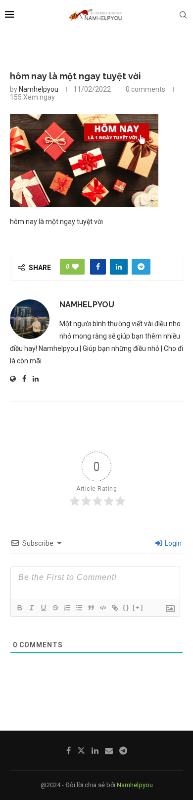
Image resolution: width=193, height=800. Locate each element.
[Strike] (55, 608)
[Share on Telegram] (141, 267)
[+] (138, 607)
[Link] (114, 608)
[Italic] (31, 608)
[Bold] (19, 608)
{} (126, 607)
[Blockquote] (90, 608)
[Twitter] (81, 750)
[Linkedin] (95, 750)
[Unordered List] (79, 608)
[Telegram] (123, 750)
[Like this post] (75, 267)
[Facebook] (68, 750)
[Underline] (43, 608)
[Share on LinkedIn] (119, 267)
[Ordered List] (67, 608)
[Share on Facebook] (98, 267)
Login (172, 543)
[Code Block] (102, 608)
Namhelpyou (38, 89)
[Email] (109, 750)
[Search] (183, 14)
